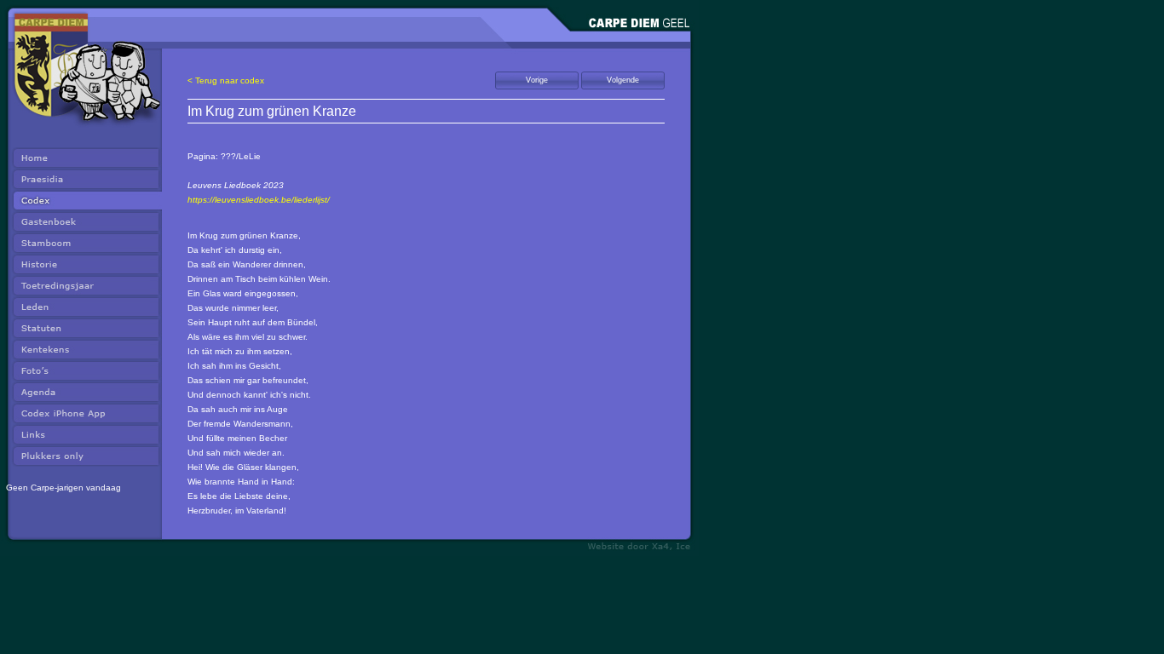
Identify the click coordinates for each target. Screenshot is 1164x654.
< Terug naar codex (225, 80)
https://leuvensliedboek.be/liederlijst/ (258, 199)
